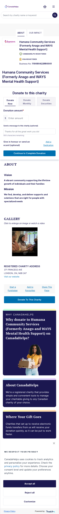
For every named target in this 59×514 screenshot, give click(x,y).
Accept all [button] (29, 483)
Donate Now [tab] (10, 102)
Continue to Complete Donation (30, 153)
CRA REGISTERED (29, 59)
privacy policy (12, 466)
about (20, 33)
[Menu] (54, 7)
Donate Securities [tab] (46, 102)
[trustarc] (50, 511)
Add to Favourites (30, 289)
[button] (54, 443)
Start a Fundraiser (13, 289)
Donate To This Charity (29, 299)
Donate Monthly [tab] (27, 102)
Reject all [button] (30, 492)
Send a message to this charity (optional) (20, 126)
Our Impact (35, 33)
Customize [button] (29, 501)
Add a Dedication (48, 143)
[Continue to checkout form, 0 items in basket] (46, 7)
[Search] (54, 15)
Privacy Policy (9, 511)
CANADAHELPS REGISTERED (34, 54)
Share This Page (47, 289)
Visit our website (11, 276)
